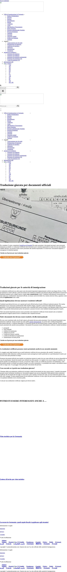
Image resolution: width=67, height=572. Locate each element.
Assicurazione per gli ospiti (14, 43)
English (21, 542)
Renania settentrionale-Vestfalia (16, 30)
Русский (54, 544)
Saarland (9, 33)
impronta (2, 528)
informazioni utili (8, 62)
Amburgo (10, 24)
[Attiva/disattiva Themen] (30, 140)
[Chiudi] (3, 91)
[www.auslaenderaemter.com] (22, 11)
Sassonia (9, 35)
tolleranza (10, 47)
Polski (51, 542)
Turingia (9, 39)
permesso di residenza (13, 54)
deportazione (10, 49)
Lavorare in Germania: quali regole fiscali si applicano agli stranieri (24, 522)
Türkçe (44, 542)
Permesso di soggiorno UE (14, 58)
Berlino (9, 19)
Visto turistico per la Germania (11, 436)
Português (46, 544)
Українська (30, 542)
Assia (8, 25)
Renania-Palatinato (12, 31)
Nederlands (30, 544)
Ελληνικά (58, 542)
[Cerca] (0, 85)
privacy (2, 531)
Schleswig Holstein (12, 38)
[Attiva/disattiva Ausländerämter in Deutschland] (30, 113)
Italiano (4, 540)
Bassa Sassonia (11, 28)
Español (38, 542)
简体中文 (39, 544)
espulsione (10, 50)
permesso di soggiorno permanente (16, 57)
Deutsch (11, 542)
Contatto (2, 534)
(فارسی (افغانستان (19, 544)
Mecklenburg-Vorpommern (14, 27)
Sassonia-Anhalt (11, 36)
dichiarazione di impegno (14, 44)
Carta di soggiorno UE (13, 60)
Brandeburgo (11, 20)
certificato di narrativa (13, 46)
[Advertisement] (33, 272)
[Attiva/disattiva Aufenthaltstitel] (30, 151)
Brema (9, 22)
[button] (24, 14)
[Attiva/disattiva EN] (30, 162)
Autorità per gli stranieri (25, 245)
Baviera (9, 17)
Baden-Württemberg (13, 16)
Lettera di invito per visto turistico (12, 479)
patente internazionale (35, 322)
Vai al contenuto (4, 0)
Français (9, 544)
